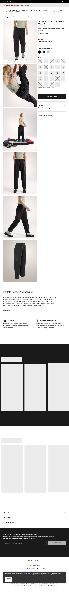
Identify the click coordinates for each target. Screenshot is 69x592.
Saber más (6, 310)
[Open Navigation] (64, 11)
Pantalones (21, 17)
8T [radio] (63, 78)
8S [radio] (40, 67)
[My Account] (58, 11)
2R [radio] (63, 67)
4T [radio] (51, 78)
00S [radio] (40, 61)
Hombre (26, 5)
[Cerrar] (63, 574)
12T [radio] (46, 84)
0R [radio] (57, 67)
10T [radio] (40, 84)
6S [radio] (63, 61)
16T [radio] (57, 84)
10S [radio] (46, 67)
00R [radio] (52, 67)
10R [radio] (57, 72)
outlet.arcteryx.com (53, 583)
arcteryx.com (45, 583)
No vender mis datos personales (33, 583)
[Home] (12, 11)
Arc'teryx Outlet (7, 17)
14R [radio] (40, 78)
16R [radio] (46, 78)
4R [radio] (40, 72)
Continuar (8, 579)
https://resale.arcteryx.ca (35, 585)
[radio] (39, 52)
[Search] (54, 11)
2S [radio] (51, 61)
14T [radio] (51, 84)
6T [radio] (57, 78)
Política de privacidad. (46, 574)
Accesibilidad (22, 583)
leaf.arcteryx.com (25, 585)
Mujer (21, 5)
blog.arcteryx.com (16, 585)
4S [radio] (57, 61)
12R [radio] (63, 72)
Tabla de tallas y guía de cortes (46, 88)
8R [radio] (51, 72)
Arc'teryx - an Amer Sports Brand (49, 585)
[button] (62, 2)
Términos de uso (15, 583)
